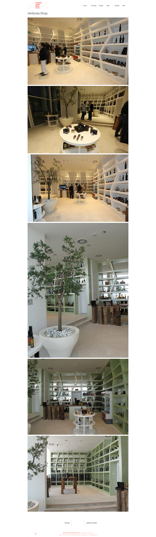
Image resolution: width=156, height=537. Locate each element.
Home (85, 5)
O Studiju (93, 5)
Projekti (101, 5)
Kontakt (117, 5)
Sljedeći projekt (91, 523)
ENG (124, 5)
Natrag (67, 523)
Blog (108, 5)
